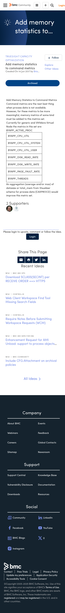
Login (32, 236)
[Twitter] (36, 260)
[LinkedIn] (44, 260)
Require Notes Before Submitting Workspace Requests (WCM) (29, 321)
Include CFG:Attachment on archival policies (31, 362)
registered (9, 597)
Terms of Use (52, 587)
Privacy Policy (50, 571)
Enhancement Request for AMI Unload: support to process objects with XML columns (30, 344)
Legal (35, 571)
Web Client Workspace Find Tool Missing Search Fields (28, 300)
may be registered (30, 597)
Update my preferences (19, 575)
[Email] (21, 260)
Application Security (46, 575)
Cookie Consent (38, 578)
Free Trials (22, 571)
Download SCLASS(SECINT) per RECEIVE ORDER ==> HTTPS (28, 279)
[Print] (28, 260)
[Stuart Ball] (9, 208)
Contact (8, 571)
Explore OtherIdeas (51, 66)
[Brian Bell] (16, 208)
